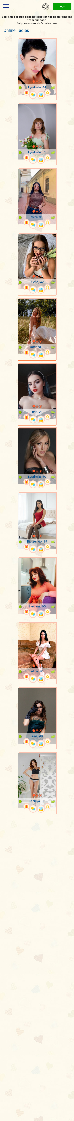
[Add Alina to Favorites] (47, 676)
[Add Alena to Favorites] (47, 287)
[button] (29, 81)
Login (62, 6)
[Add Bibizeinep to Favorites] (47, 547)
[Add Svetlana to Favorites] (47, 611)
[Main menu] (6, 6)
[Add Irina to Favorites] (47, 741)
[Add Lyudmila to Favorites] (47, 92)
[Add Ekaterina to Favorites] (47, 352)
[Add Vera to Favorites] (47, 222)
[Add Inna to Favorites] (47, 417)
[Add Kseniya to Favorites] (47, 806)
